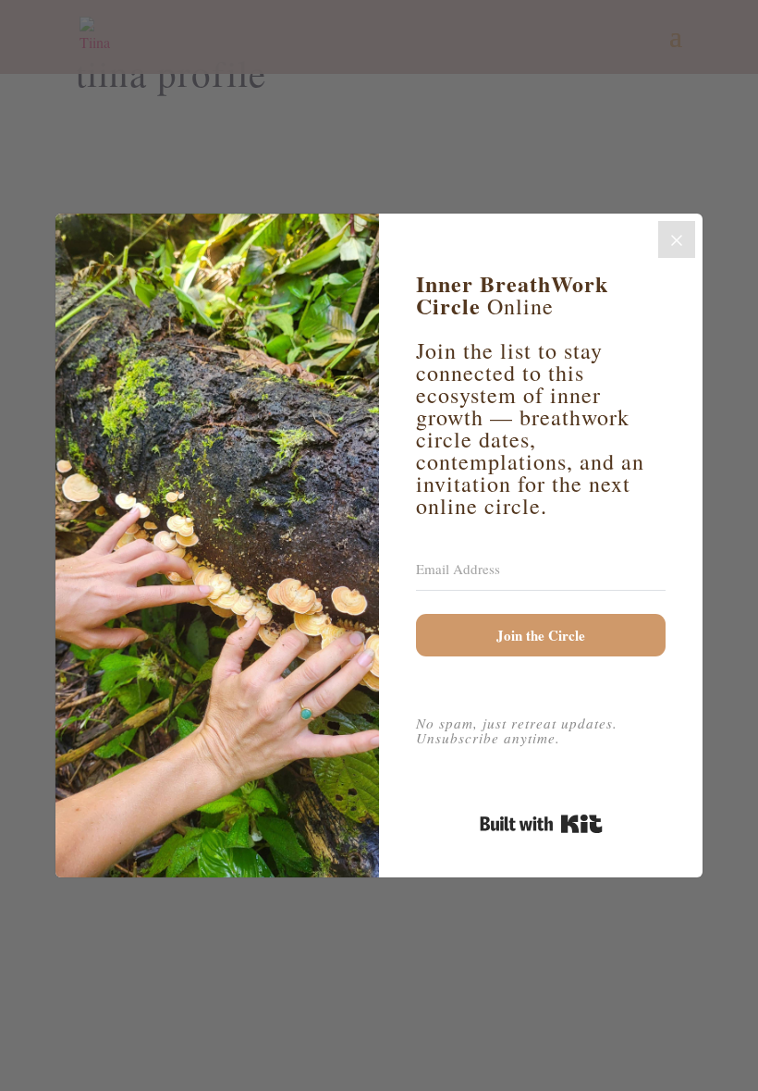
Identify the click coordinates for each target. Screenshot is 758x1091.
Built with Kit (541, 823)
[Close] (676, 239)
